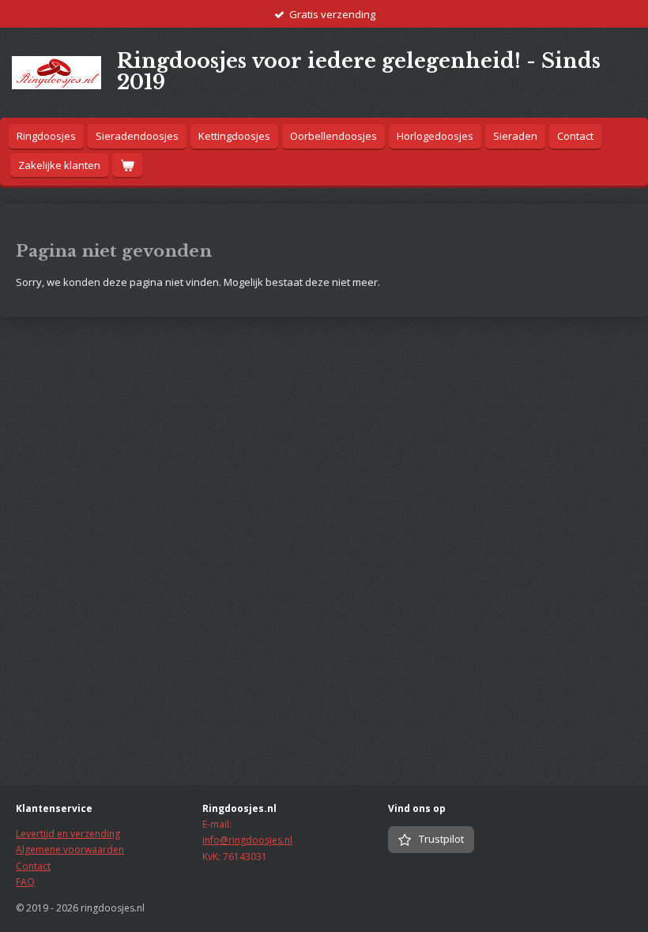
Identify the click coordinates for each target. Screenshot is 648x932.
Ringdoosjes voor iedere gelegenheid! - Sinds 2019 (359, 72)
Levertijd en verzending (68, 833)
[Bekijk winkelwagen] (127, 165)
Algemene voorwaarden (70, 849)
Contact (33, 866)
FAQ (25, 882)
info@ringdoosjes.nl (247, 840)
